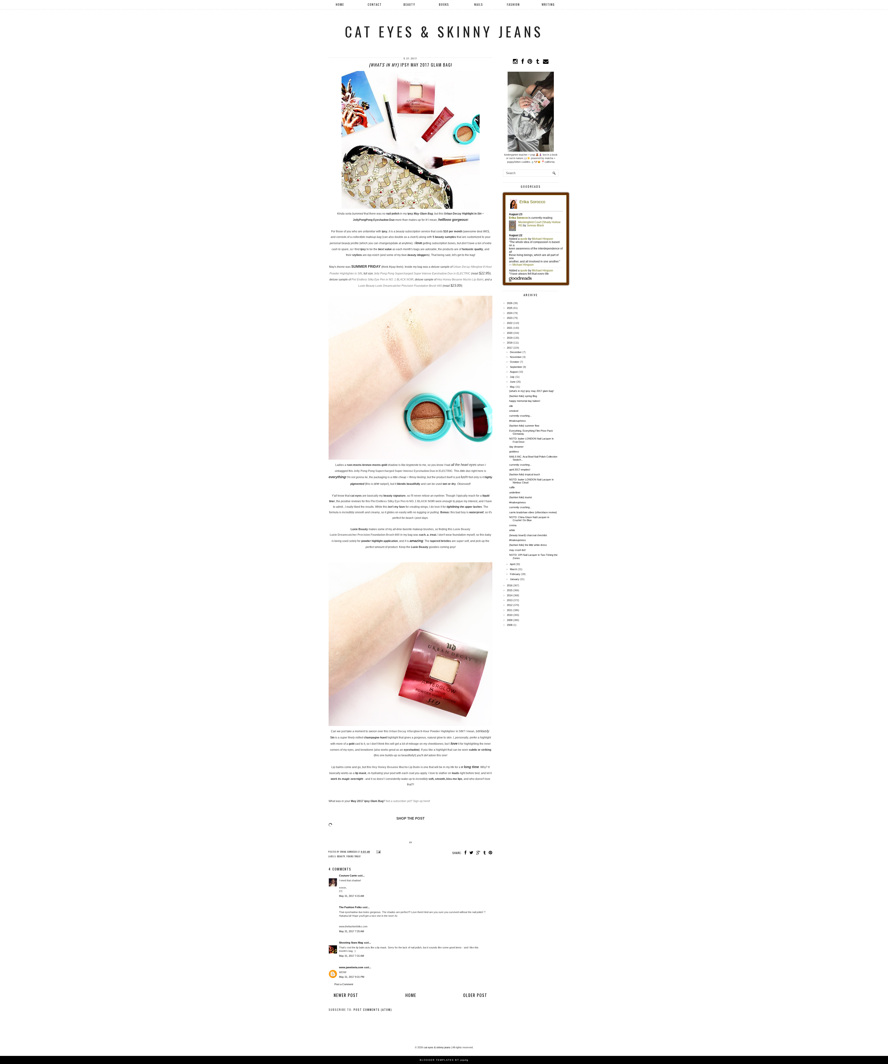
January (514, 579)
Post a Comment (343, 984)
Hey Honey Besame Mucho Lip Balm (460, 279)
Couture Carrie (348, 875)
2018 (509, 342)
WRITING (548, 4)
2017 (509, 347)
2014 (509, 595)
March (513, 569)
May (512, 386)
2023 (509, 318)
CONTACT (375, 4)
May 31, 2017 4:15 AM (351, 896)
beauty (341, 856)
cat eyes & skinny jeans (444, 31)
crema (512, 525)
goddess (514, 451)
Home (340, 4)
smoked (513, 410)
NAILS (478, 4)
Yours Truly (353, 856)
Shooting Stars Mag (351, 942)
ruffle (512, 487)
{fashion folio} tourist (520, 497)
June (512, 381)
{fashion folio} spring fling (523, 396)
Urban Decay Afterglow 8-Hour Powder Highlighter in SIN (426, 731)
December (516, 352)
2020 (509, 333)
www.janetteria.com (351, 967)
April (512, 564)
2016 (509, 585)
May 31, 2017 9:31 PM (351, 976)
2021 (509, 327)
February (515, 574)
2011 (509, 610)
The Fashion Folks (350, 907)
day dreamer (516, 446)
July (512, 376)
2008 (509, 625)
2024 (509, 313)
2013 (509, 600)
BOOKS (444, 4)
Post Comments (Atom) (373, 1010)
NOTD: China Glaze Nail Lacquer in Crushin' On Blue (529, 519)
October (514, 361)
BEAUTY (409, 4)
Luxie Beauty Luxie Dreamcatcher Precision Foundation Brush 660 (400, 285)
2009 (509, 620)
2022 (509, 323)
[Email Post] (378, 851)
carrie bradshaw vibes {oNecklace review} (533, 512)
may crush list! (517, 550)
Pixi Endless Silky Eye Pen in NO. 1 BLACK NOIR (382, 279)
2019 (509, 337)
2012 (509, 605)
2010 (509, 615)
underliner (514, 492)
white (512, 530)
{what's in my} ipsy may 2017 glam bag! (531, 391)
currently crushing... (520, 415)
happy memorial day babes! (524, 401)
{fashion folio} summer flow (524, 425)
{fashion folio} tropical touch (524, 474)
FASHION (513, 4)
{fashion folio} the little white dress (528, 545)
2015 (509, 590)
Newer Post (346, 995)
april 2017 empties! (519, 469)
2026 (509, 303)
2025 (509, 308)
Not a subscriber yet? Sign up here (407, 801)
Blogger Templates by (444, 1060)
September (516, 367)
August (514, 371)
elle (511, 406)
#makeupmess (517, 420)
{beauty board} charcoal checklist (528, 535)
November (516, 357)
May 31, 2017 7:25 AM (351, 931)
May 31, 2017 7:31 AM (351, 955)
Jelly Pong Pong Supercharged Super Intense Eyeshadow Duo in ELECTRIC (422, 273)
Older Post (475, 995)
